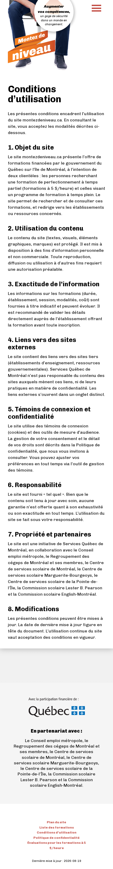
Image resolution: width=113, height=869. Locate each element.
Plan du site (56, 822)
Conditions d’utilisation (56, 832)
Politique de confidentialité (56, 838)
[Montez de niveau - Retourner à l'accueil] (31, 46)
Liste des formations (56, 827)
